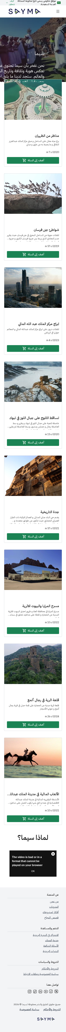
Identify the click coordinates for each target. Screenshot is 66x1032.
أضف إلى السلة (36, 160)
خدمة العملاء (52, 940)
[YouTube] (46, 992)
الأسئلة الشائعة (51, 946)
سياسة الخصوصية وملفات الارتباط (41, 974)
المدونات (54, 907)
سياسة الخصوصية (29, 1009)
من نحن (54, 901)
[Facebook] (51, 992)
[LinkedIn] (40, 992)
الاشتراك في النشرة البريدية (46, 935)
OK (33, 871)
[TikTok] (35, 992)
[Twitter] (56, 992)
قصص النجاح (51, 918)
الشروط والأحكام (50, 969)
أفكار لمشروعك (51, 912)
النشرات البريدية (51, 951)
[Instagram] (29, 992)
